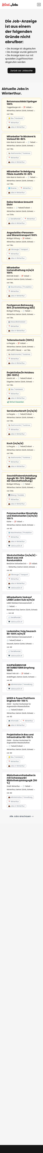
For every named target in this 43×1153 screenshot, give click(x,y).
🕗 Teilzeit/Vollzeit (23, 208)
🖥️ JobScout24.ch (15, 546)
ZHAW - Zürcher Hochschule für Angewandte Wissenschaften (19, 705)
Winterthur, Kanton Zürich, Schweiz (20, 111)
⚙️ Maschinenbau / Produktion (20, 287)
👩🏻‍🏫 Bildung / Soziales (16, 495)
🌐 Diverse (12, 188)
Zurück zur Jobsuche (21, 70)
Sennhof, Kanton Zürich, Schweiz (19, 279)
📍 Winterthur (13, 123)
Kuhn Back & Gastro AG (16, 142)
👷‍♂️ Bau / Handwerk (15, 118)
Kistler (9, 522)
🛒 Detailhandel (14, 219)
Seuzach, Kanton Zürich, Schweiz (19, 644)
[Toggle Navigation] (38, 4)
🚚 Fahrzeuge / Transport (18, 249)
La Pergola (11, 343)
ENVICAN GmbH (13, 276)
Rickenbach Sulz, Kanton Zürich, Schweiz (22, 610)
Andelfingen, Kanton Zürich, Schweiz (20, 677)
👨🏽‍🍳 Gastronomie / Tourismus (19, 153)
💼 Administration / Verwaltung (20, 684)
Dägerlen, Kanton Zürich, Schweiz (19, 382)
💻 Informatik (13, 721)
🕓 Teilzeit (31, 142)
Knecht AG (11, 378)
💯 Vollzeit (27, 107)
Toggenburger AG (14, 107)
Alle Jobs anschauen (20, 816)
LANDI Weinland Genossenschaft (19, 603)
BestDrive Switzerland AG (16, 564)
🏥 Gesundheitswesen (16, 322)
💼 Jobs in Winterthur (16, 127)
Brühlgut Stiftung (13, 238)
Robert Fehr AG (13, 673)
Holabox (10, 208)
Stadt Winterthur (13, 786)
